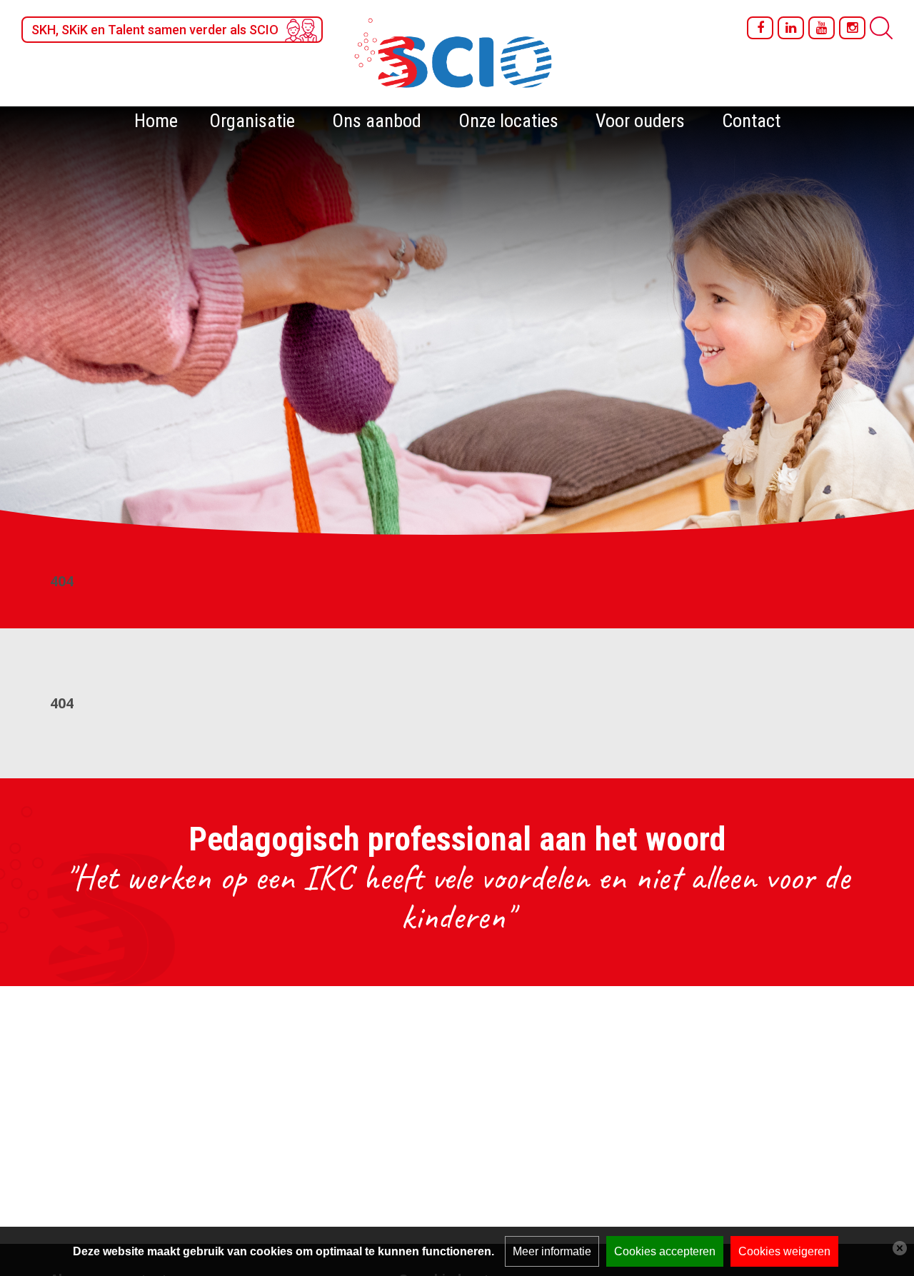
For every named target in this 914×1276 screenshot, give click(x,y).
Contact (751, 120)
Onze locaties (508, 120)
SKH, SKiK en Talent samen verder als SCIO (154, 29)
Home (156, 120)
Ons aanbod (376, 120)
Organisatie (252, 120)
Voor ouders (640, 120)
